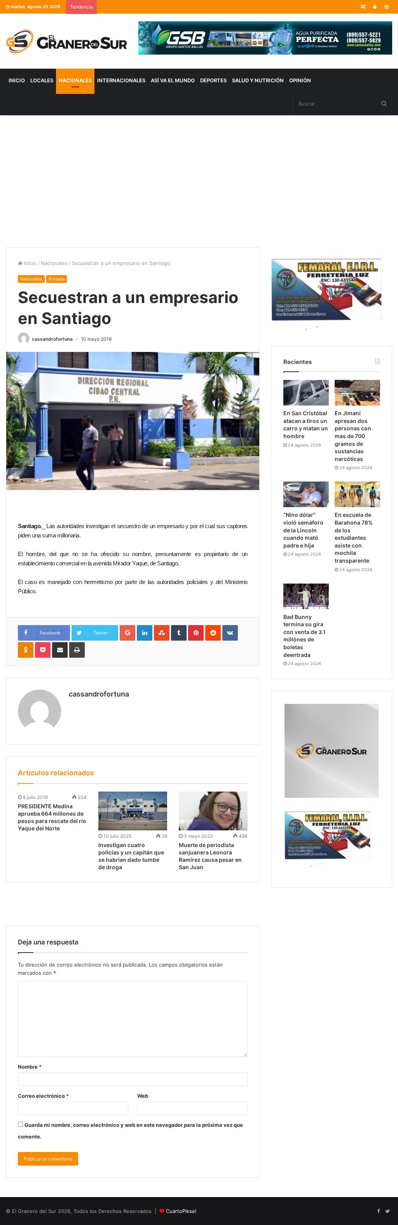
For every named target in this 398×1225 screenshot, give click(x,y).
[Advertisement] (199, 181)
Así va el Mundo (173, 80)
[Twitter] (387, 1211)
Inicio (17, 80)
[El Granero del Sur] (66, 41)
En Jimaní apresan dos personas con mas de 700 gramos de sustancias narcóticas (353, 436)
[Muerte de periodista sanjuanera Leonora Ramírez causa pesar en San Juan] (213, 811)
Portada (57, 279)
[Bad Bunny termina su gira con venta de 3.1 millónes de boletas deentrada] (306, 596)
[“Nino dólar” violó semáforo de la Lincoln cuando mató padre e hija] (306, 494)
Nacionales (75, 80)
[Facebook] (378, 1211)
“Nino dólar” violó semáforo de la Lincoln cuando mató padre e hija (303, 529)
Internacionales (121, 80)
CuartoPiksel (181, 1211)
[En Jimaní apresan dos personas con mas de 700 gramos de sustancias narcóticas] (357, 392)
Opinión (300, 80)
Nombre (30, 1067)
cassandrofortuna (52, 339)
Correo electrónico (43, 1096)
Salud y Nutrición (258, 80)
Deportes (213, 80)
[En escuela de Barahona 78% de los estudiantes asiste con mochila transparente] (357, 494)
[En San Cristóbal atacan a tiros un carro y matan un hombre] (306, 392)
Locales (41, 80)
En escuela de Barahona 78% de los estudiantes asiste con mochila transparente (354, 537)
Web (142, 1096)
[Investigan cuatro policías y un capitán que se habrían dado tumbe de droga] (132, 811)
